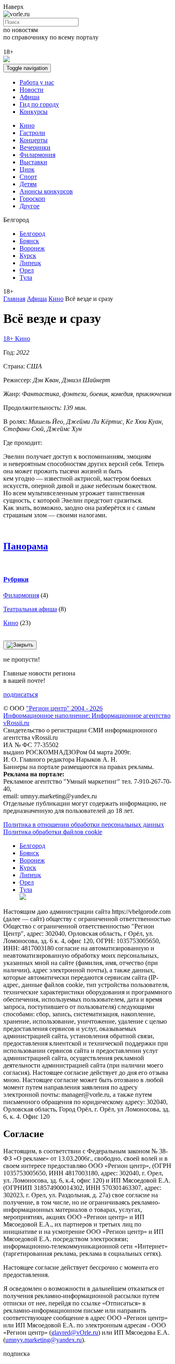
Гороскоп (32, 198)
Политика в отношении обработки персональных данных (83, 824)
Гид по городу (39, 104)
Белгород (32, 233)
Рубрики (15, 579)
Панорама (25, 546)
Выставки (33, 162)
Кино (27, 125)
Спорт (28, 176)
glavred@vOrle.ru (74, 1332)
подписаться (20, 694)
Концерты (34, 140)
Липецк (30, 262)
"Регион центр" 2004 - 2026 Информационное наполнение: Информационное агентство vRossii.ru (87, 715)
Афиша (29, 97)
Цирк (27, 169)
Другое (29, 206)
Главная (14, 298)
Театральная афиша (30, 609)
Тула (26, 277)
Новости (32, 89)
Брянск (29, 241)
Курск (28, 255)
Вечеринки (35, 147)
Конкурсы (34, 111)
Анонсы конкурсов (46, 191)
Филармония (37, 154)
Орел (27, 270)
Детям (28, 184)
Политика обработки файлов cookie (52, 831)
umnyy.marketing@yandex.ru (43, 1339)
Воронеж (32, 248)
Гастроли (32, 132)
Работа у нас (37, 82)
